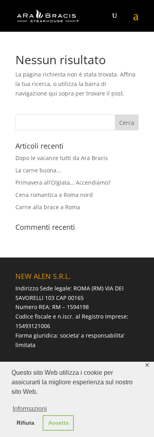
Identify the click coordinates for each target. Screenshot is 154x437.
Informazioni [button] (30, 408)
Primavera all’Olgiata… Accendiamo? (63, 182)
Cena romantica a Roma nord (54, 194)
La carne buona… (38, 170)
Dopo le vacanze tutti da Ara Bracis (61, 158)
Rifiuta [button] (25, 423)
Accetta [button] (58, 423)
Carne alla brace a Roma (47, 207)
